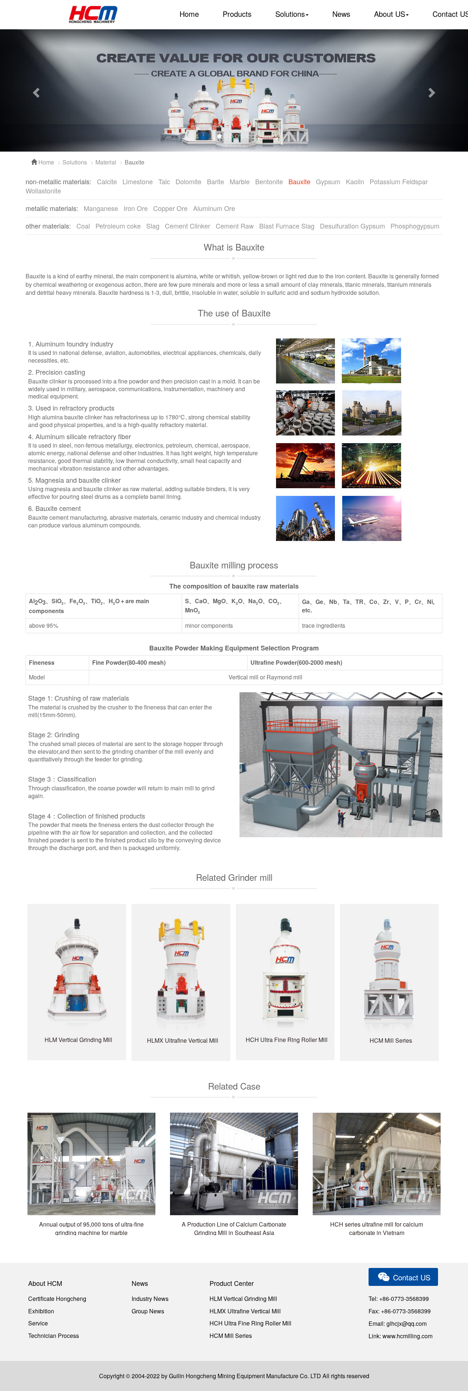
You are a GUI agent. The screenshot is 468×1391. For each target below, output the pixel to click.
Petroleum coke (118, 225)
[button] (35, 90)
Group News (148, 1311)
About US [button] (389, 13)
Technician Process (53, 1335)
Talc (164, 181)
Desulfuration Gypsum (352, 225)
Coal (83, 225)
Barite (215, 181)
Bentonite (269, 181)
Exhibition (41, 1311)
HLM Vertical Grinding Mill (243, 1298)
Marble (240, 181)
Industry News (150, 1298)
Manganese (101, 208)
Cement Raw (235, 225)
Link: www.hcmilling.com (401, 1336)
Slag (152, 225)
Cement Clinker (187, 225)
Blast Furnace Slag (286, 225)
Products (237, 13)
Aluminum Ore (214, 208)
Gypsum (328, 181)
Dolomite (188, 181)
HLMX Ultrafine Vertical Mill (245, 1311)
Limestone (137, 181)
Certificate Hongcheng (57, 1298)
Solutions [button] (290, 13)
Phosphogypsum (414, 225)
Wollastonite (43, 190)
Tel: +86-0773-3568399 (399, 1298)
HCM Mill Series (231, 1335)
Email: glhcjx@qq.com (398, 1323)
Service (38, 1323)
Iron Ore (136, 208)
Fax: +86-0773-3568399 (400, 1311)
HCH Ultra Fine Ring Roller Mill (250, 1323)
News (341, 13)
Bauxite (299, 181)
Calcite (107, 181)
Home (189, 13)
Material (105, 162)
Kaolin (355, 181)
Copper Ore (170, 208)
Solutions (75, 162)
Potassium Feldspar (399, 181)
